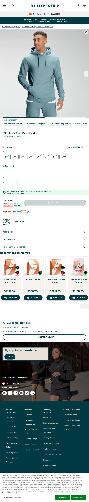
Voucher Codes (70, 415)
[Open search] (12, 5)
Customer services (10, 419)
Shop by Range (31, 439)
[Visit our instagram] (4, 393)
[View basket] (84, 5)
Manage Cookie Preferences (15, 378)
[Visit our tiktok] (15, 393)
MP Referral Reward (72, 420)
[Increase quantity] (14, 180)
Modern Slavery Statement (49, 430)
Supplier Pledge (49, 466)
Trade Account (49, 449)
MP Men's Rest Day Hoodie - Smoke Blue (37, 27)
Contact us (11, 427)
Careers (46, 460)
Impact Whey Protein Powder (10, 280)
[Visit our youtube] (21, 393)
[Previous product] (82, 306)
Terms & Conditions (51, 443)
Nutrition (28, 415)
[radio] (7, 156)
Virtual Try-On (77, 147)
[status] (10, 180)
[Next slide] (88, 284)
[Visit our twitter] (27, 393)
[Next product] (86, 306)
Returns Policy (12, 438)
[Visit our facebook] (10, 393)
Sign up (9, 357)
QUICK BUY (12, 298)
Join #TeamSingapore (52, 454)
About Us (47, 417)
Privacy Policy (48, 438)
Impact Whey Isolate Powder (56, 280)
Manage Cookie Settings (12, 497)
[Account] (78, 5)
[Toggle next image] (86, 74)
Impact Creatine (33, 279)
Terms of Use (13, 493)
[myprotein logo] (45, 5)
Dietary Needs (31, 444)
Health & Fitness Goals (31, 431)
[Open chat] (32, 393)
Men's (18, 27)
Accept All (62, 497)
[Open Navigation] (4, 5)
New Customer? (32, 450)
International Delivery (11, 445)
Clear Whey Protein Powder (78, 280)
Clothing (11, 27)
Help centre (11, 432)
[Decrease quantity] (5, 180)
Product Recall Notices (12, 460)
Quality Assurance (50, 423)
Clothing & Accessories (30, 422)
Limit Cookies (78, 497)
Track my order (12, 453)
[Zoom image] (86, 32)
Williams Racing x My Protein (72, 427)
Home (4, 27)
